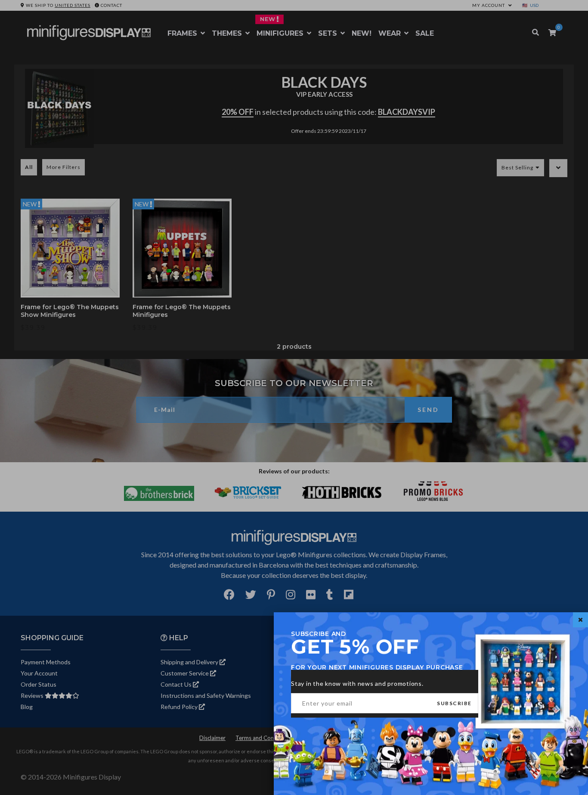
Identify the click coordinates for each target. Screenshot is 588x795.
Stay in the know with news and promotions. (357, 683)
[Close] (580, 619)
